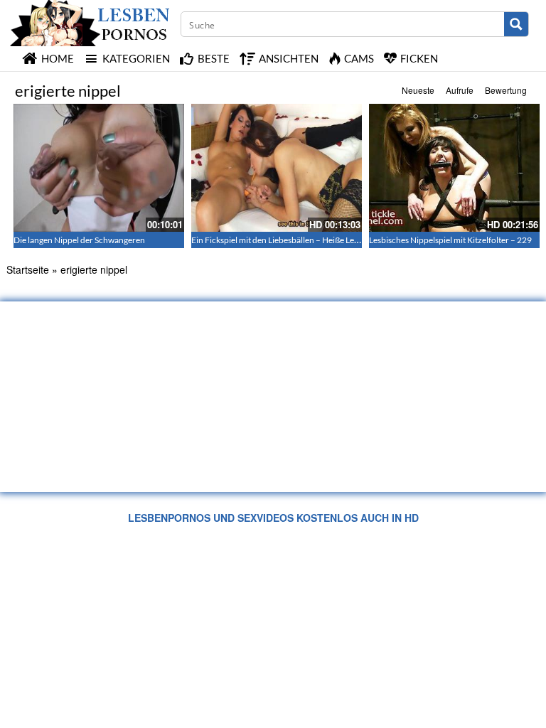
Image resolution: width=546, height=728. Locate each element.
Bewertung (506, 90)
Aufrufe (459, 90)
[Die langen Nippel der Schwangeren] (99, 168)
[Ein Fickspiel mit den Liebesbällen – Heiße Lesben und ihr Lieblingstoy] (276, 168)
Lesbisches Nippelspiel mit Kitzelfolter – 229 (450, 240)
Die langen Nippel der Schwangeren (79, 240)
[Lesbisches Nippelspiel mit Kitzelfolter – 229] (454, 168)
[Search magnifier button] (516, 24)
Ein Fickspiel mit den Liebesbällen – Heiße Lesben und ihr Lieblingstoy (318, 240)
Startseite (27, 269)
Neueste (418, 90)
